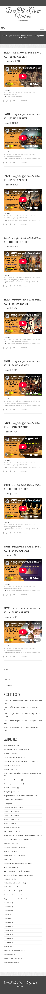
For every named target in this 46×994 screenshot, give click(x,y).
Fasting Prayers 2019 (10, 815)
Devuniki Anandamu (10, 788)
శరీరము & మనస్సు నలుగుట (11, 958)
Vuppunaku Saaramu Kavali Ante (14, 899)
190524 (9, 158)
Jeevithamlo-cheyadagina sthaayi (14, 847)
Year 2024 (32, 92)
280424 (9, 343)
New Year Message (10, 867)
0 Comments (23, 101)
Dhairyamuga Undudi (11, 792)
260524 (9, 96)
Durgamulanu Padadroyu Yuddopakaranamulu (19, 796)
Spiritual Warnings (10, 887)
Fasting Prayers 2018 (10, 812)
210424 (9, 405)
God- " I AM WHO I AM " (11, 831)
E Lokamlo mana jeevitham (12, 800)
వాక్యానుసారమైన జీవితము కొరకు (12, 156)
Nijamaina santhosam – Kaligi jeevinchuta (17, 875)
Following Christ (9, 823)
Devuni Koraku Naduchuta (12, 780)
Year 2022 (7, 934)
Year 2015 (7, 907)
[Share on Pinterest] (14, 101)
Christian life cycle (9, 769)
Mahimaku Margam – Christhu (13, 855)
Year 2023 (7, 938)
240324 (9, 652)
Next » (6, 669)
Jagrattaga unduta (9, 843)
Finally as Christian (20, 216)
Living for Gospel (9, 851)
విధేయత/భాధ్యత (8, 954)
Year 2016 (7, 911)
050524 (9, 282)
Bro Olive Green (9, 92)
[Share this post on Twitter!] (7, 101)
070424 (9, 529)
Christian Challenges (10, 765)
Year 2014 (7, 903)
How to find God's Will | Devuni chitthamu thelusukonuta (22, 835)
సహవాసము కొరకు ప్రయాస (11, 94)
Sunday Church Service (21, 92)
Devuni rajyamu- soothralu (12, 784)
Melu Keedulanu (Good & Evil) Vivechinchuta (18, 863)
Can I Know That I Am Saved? (13, 757)
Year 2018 (7, 919)
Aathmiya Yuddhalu (10, 745)
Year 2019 (7, 923)
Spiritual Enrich (8, 879)
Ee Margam (7, 804)
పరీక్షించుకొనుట (8, 946)
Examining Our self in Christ (13, 808)
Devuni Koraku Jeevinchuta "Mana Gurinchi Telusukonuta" (23, 773)
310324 (9, 590)
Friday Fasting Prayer (10, 827)
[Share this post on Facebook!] (3, 101)
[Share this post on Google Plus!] (10, 101)
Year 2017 (7, 915)
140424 (9, 467)
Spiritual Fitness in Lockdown (13, 883)
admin (7, 61)
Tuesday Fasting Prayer (11, 895)
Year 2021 (7, 930)
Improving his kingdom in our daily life (16, 839)
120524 (9, 220)
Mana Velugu (8, 859)
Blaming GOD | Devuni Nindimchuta (15, 749)
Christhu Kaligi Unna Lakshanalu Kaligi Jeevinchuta (20, 761)
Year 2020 (7, 927)
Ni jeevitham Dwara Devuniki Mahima (16, 871)
